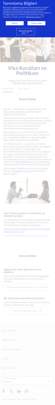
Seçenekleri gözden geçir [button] (26, 31)
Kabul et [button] (15, 23)
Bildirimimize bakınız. (33, 17)
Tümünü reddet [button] (36, 23)
